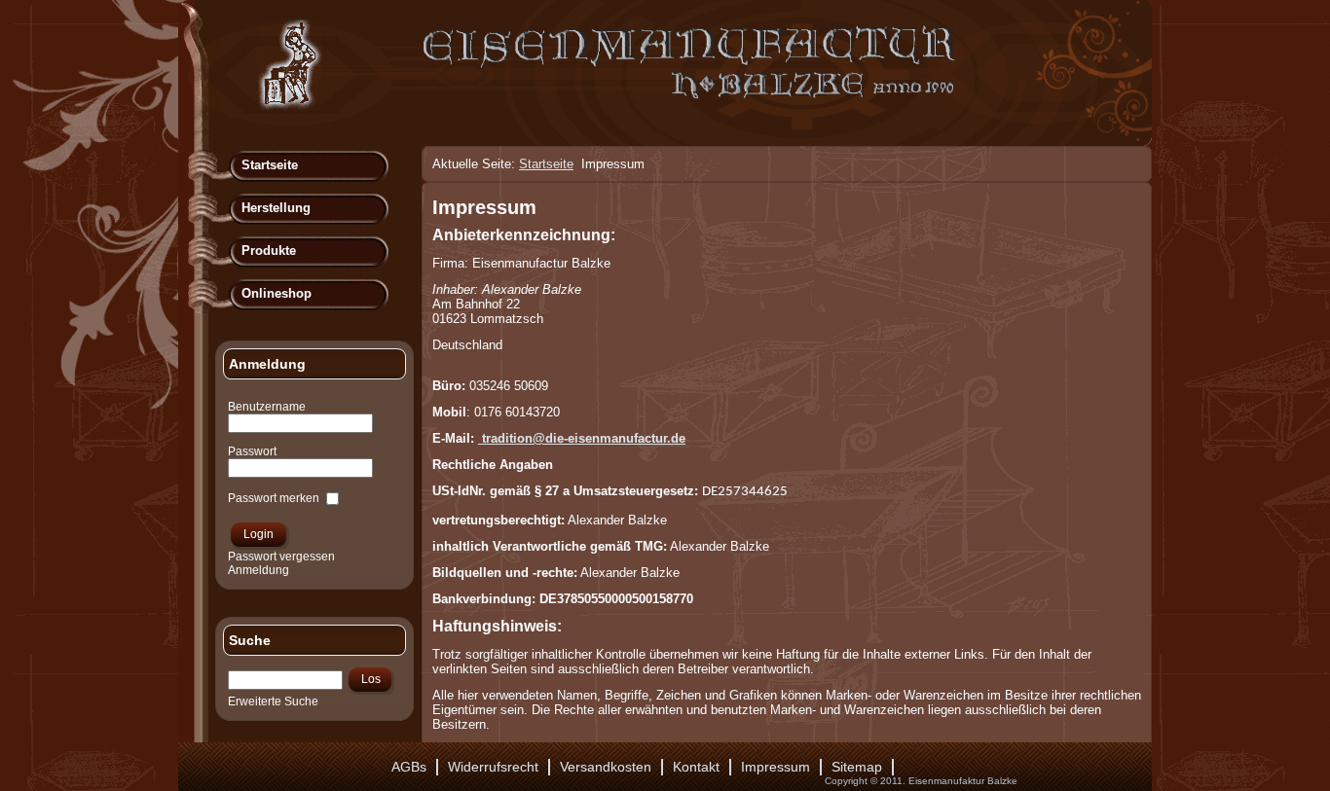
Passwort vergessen (281, 556)
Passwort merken (273, 498)
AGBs (408, 766)
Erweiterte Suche (273, 701)
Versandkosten (605, 766)
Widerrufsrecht (493, 766)
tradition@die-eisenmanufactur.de (583, 438)
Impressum (484, 207)
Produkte (268, 250)
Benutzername (267, 406)
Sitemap (856, 766)
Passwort (252, 451)
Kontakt (696, 766)
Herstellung (276, 207)
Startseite (269, 165)
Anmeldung (258, 570)
